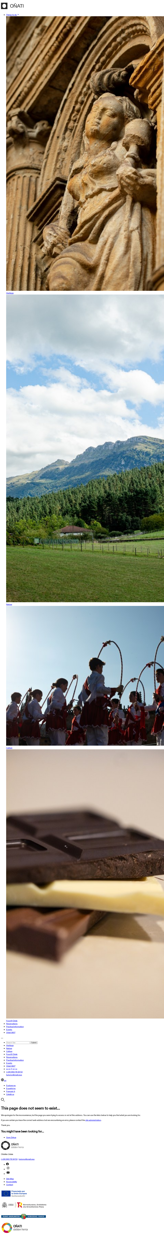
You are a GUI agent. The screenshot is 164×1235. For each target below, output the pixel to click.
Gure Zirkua (11, 1137)
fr (11, 1069)
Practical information (15, 1026)
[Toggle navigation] (2, 1038)
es (10, 1069)
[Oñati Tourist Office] (12, 7)
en (14, 1069)
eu (7, 1069)
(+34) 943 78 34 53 (14, 1071)
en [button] (5, 1080)
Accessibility (11, 1181)
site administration (93, 1120)
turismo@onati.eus (14, 1074)
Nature (9, 1048)
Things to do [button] (11, 14)
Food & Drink (11, 1054)
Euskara (11, 1085)
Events (9, 1029)
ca (16, 1069)
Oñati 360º (11, 1032)
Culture (9, 1051)
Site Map (10, 1178)
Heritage (10, 1045)
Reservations (12, 1023)
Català (10, 1094)
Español (11, 1088)
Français (10, 1091)
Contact (9, 1184)
